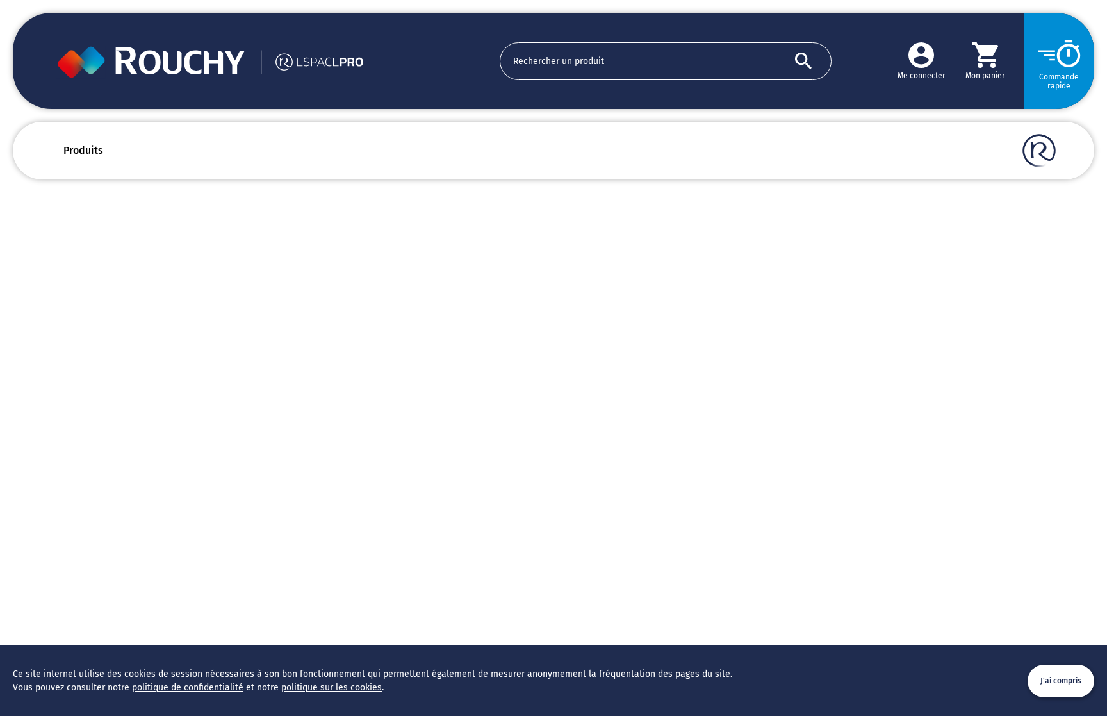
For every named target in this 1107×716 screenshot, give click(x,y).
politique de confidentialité (187, 687)
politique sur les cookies (331, 687)
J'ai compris (1060, 680)
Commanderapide (1059, 81)
